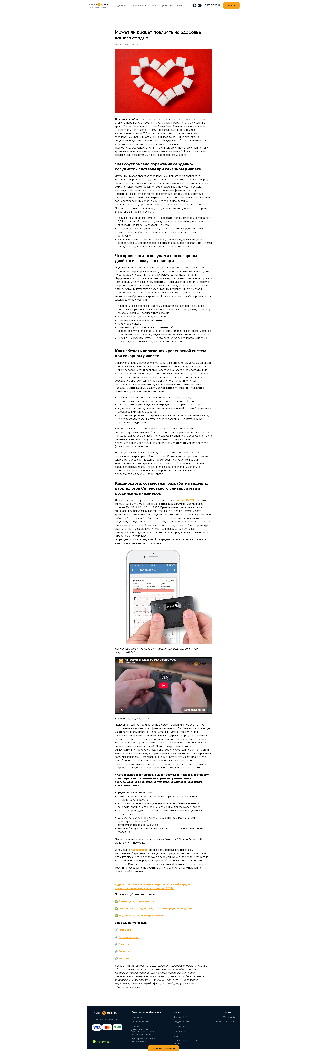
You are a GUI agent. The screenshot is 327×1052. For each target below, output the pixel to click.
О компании (179, 1031)
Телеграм (125, 951)
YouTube (124, 958)
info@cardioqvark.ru (225, 1022)
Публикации (167, 6)
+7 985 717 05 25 (227, 1017)
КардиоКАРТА (120, 6)
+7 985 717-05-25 (212, 5)
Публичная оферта (140, 1022)
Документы (136, 1017)
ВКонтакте (125, 944)
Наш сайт (125, 929)
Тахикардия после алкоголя (136, 901)
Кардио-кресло (139, 6)
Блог (154, 6)
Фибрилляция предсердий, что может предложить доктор (156, 908)
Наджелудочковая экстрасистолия (141, 915)
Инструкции (179, 1027)
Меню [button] (180, 6)
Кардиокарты (139, 849)
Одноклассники (129, 937)
